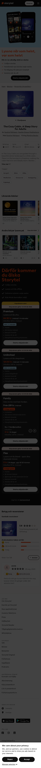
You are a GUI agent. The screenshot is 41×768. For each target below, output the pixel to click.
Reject (10, 759)
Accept (27, 759)
